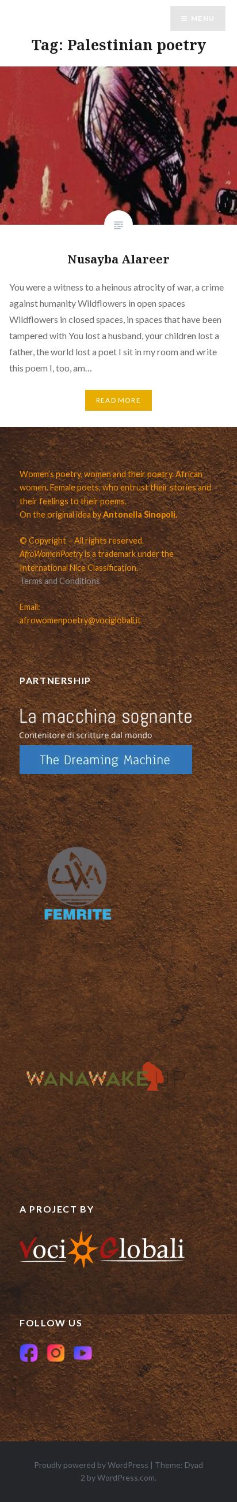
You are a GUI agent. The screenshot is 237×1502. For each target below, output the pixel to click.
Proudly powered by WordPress (91, 1465)
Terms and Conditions (60, 581)
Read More (118, 400)
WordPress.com (126, 1477)
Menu (203, 18)
